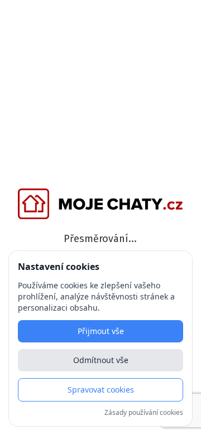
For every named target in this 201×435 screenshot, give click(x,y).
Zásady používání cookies (143, 412)
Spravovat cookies (101, 389)
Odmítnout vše (100, 360)
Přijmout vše (101, 331)
